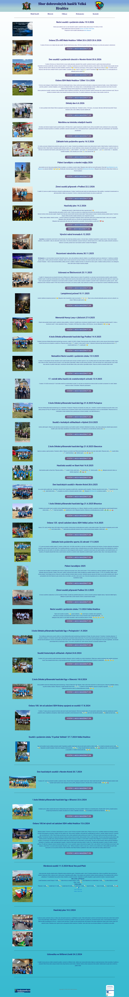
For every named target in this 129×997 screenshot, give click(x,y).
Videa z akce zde (78, 891)
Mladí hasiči (34, 14)
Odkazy (64, 14)
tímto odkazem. (87, 30)
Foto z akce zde (78, 889)
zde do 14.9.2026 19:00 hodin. (87, 28)
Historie (50, 14)
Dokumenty (80, 14)
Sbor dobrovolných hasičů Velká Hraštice (62, 6)
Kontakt (96, 14)
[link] (110, 167)
